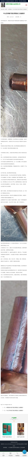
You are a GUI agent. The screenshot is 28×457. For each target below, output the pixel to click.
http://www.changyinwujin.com (6, 404)
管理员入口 (19, 447)
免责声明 (14, 447)
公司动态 (10, 9)
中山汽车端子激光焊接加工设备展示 (14, 410)
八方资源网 (10, 447)
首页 (6, 9)
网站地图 (23, 447)
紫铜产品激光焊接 (20, 437)
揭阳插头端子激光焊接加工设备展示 (14, 407)
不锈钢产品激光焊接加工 (7, 437)
